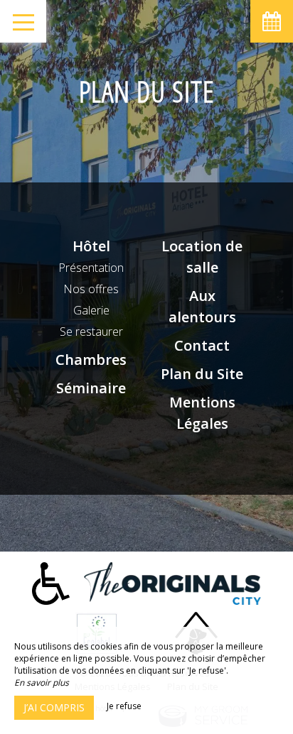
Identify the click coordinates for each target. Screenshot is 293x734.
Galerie (91, 310)
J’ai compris (54, 707)
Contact (202, 345)
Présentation (91, 267)
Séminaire (91, 388)
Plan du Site (202, 373)
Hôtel (91, 246)
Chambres (91, 359)
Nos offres (91, 289)
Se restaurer (91, 331)
